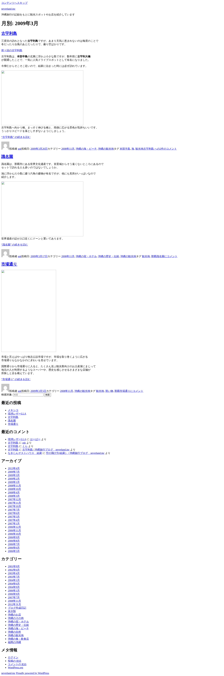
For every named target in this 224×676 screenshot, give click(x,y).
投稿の (14, 660)
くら (25, 446)
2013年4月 (14, 468)
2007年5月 (14, 516)
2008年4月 (14, 492)
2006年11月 (14, 530)
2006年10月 (14, 533)
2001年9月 (14, 566)
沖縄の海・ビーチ (86, 148)
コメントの (17, 664)
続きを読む (16, 137)
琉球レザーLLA (17, 413)
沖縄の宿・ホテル (86, 256)
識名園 (7, 156)
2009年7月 (14, 471)
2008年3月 (14, 496)
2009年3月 (14, 475)
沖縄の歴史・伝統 (108, 256)
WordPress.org (15, 667)
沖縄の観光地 (106, 148)
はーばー (35, 439)
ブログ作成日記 (17, 607)
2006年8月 (14, 540)
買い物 (109, 391)
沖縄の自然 (14, 632)
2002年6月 (14, 569)
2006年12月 (14, 527)
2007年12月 (14, 499)
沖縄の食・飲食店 (18, 638)
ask (19, 148)
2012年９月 (14, 604)
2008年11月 (67, 148)
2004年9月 (14, 587)
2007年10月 (14, 506)
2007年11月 (14, 502)
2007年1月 (14, 523)
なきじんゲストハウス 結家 (25, 453)
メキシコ (13, 410)
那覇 (153, 256)
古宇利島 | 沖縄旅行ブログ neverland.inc (46, 449)
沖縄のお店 (14, 614)
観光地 (139, 148)
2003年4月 (14, 573)
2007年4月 (14, 520)
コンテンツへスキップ (14, 2)
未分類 (12, 611)
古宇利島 (9, 33)
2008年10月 (14, 489)
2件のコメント (160, 148)
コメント (166, 256)
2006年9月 (14, 537)
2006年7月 (14, 544)
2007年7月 (14, 509)
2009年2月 (14, 478)
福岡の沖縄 (14, 642)
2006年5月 (14, 551)
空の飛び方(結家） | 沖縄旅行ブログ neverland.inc (75, 453)
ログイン (13, 657)
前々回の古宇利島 (11, 50)
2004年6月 (14, 583)
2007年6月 (14, 513)
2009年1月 (14, 482)
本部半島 (125, 148)
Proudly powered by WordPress (32, 673)
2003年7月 (14, 576)
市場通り (9, 264)
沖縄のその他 (16, 618)
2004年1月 (14, 580)
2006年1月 (14, 590)
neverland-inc (8, 8)
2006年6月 (14, 547)
